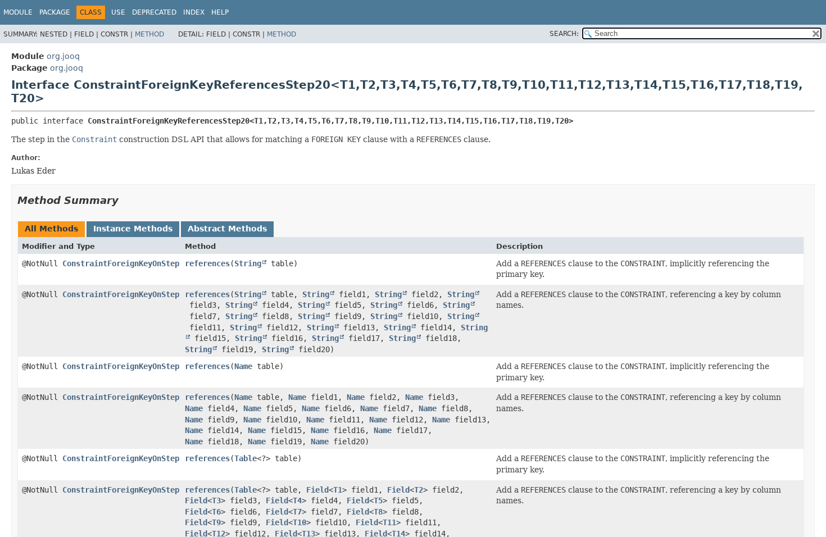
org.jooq (63, 56)
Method (149, 34)
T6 (216, 511)
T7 (297, 511)
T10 (299, 522)
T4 (297, 500)
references (207, 263)
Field (317, 489)
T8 (378, 511)
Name (243, 366)
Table (245, 458)
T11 (389, 522)
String (247, 263)
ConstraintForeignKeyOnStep (120, 263)
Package (54, 12)
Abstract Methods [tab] (227, 228)
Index (194, 12)
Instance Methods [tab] (133, 228)
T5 (378, 500)
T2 (418, 489)
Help (220, 12)
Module (18, 12)
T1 (337, 489)
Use (118, 12)
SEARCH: (564, 34)
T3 (216, 500)
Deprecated (154, 12)
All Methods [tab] (51, 228)
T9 (216, 522)
